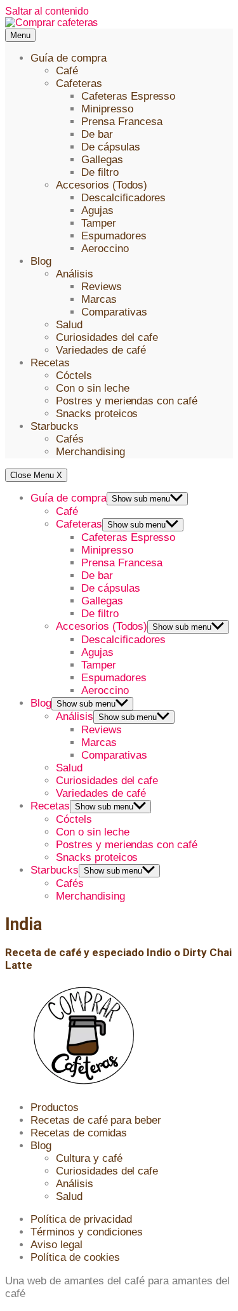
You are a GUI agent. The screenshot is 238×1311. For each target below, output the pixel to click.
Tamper (98, 223)
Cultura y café (89, 1158)
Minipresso (107, 109)
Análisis (74, 274)
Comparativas (114, 312)
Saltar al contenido (47, 11)
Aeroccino (105, 249)
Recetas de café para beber (95, 1120)
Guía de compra (68, 58)
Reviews (101, 287)
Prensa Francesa (121, 122)
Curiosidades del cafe (107, 337)
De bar (97, 134)
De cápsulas (110, 147)
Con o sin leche (92, 388)
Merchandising (90, 452)
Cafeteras (79, 83)
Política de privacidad (81, 1219)
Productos (54, 1107)
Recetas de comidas (78, 1133)
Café (67, 71)
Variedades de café (101, 350)
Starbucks (54, 426)
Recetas (50, 363)
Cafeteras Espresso (128, 96)
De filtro (100, 172)
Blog (40, 261)
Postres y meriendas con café (126, 401)
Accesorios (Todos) (101, 185)
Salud (69, 325)
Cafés (70, 439)
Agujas (97, 210)
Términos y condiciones (86, 1232)
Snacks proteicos (97, 414)
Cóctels (74, 375)
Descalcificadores (123, 198)
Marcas (99, 299)
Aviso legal (56, 1245)
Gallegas (102, 160)
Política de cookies (75, 1257)
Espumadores (114, 236)
